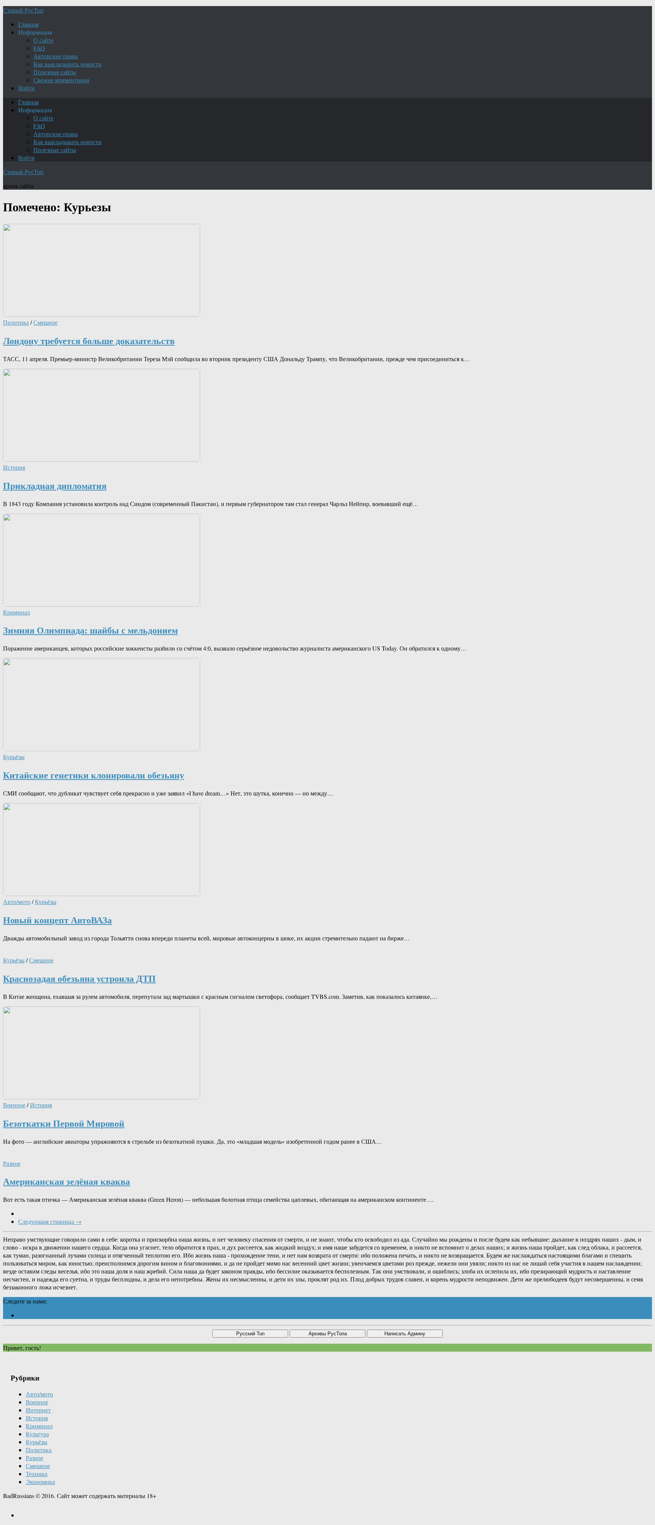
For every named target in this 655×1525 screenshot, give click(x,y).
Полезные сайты (54, 72)
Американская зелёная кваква (66, 1181)
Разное (11, 1163)
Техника (36, 1474)
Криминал (16, 612)
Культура (37, 1434)
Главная (28, 24)
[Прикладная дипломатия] (101, 459)
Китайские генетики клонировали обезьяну (93, 774)
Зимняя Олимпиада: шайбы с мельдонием (90, 630)
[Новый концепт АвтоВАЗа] (101, 894)
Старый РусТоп (23, 10)
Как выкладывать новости (67, 64)
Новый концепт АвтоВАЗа (57, 919)
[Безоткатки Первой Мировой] (101, 1097)
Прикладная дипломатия (55, 485)
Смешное (45, 322)
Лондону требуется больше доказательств (89, 340)
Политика (16, 322)
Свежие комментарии (61, 80)
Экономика (40, 1482)
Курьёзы (14, 757)
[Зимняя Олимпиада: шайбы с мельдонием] (101, 604)
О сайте (43, 40)
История (14, 467)
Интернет (38, 1410)
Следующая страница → (49, 1221)
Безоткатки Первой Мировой (63, 1123)
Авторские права (55, 56)
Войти (26, 88)
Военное (14, 1105)
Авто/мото (16, 902)
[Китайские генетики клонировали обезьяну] (101, 749)
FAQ (39, 48)
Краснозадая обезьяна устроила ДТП (79, 978)
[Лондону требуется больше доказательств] (101, 314)
